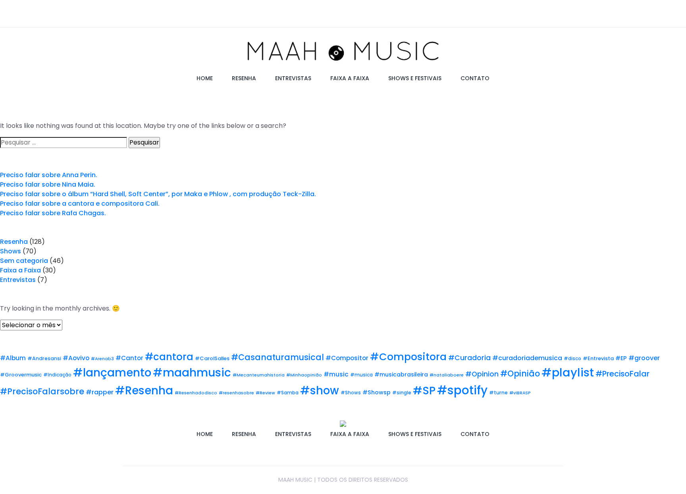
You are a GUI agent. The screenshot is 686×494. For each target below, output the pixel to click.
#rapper (100, 392)
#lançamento (112, 372)
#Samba (288, 393)
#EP (621, 358)
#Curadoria (469, 358)
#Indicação (57, 375)
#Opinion (482, 374)
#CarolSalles (212, 358)
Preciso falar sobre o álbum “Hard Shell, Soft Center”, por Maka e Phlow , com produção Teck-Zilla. (158, 194)
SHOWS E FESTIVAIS (414, 78)
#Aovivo (76, 358)
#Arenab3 (102, 359)
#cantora (169, 357)
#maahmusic (192, 372)
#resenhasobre (236, 393)
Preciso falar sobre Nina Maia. (47, 184)
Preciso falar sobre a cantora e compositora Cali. (80, 203)
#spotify (462, 390)
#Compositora (408, 357)
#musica (361, 375)
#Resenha (144, 390)
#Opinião (520, 373)
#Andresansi (44, 358)
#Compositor (347, 358)
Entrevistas (18, 279)
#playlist (567, 372)
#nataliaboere (447, 375)
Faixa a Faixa (20, 270)
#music (336, 374)
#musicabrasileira (401, 374)
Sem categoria (24, 260)
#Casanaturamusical (277, 357)
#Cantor (129, 358)
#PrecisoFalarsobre (42, 391)
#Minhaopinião (304, 375)
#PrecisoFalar (622, 373)
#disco (572, 358)
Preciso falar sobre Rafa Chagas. (53, 213)
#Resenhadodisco (196, 393)
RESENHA (244, 78)
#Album (13, 358)
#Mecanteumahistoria (259, 375)
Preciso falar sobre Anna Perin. (48, 174)
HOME (205, 78)
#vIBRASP (520, 393)
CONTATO (475, 78)
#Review (265, 393)
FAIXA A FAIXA (349, 78)
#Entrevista (598, 358)
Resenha (14, 241)
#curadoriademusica (527, 358)
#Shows (351, 393)
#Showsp (376, 392)
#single (401, 393)
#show (319, 390)
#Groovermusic (21, 374)
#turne (498, 392)
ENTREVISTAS (293, 78)
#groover (644, 358)
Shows (10, 251)
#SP (424, 390)
